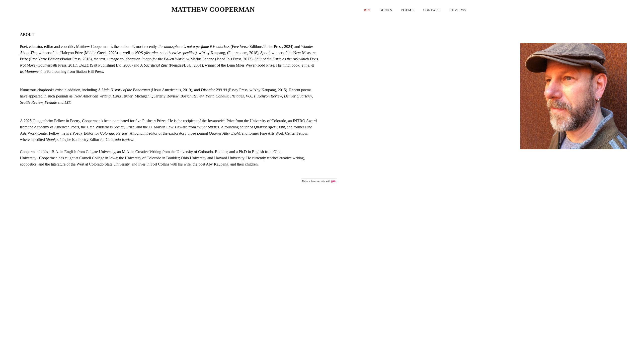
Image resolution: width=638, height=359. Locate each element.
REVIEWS (458, 10)
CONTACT (432, 10)
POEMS (407, 10)
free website (318, 181)
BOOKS (386, 10)
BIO (367, 10)
